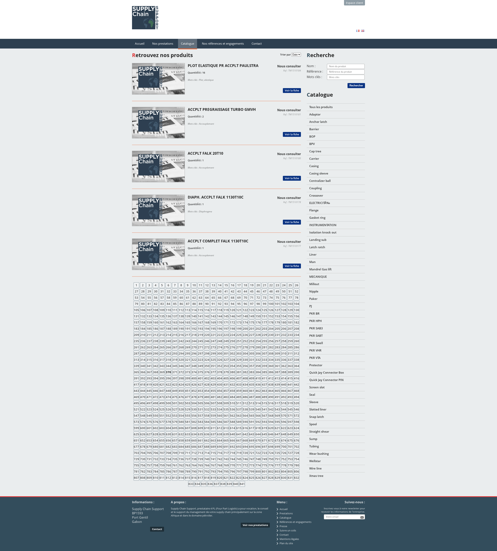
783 (149, 471)
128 (283, 310)
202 (258, 329)
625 (136, 434)
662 (206, 440)
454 (206, 391)
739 (200, 459)
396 (168, 378)
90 (207, 304)
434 (245, 384)
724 (271, 453)
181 (290, 322)
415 (290, 378)
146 (232, 316)
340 (142, 366)
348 (194, 366)
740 (206, 459)
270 (194, 347)
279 (251, 347)
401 (200, 378)
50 (284, 291)
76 (284, 297)
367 (149, 372)
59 (175, 297)
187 (162, 329)
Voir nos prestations (255, 525)
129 (290, 310)
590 (245, 422)
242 (181, 341)
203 (264, 329)
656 (168, 440)
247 (213, 341)
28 (143, 291)
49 (277, 291)
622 (283, 428)
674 (283, 440)
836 (210, 484)
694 (245, 447)
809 (149, 478)
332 (258, 360)
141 (200, 316)
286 (296, 347)
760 (168, 465)
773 (251, 465)
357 (251, 366)
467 (290, 391)
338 (296, 360)
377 (213, 372)
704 (142, 453)
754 (296, 459)
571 (290, 415)
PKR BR (314, 313)
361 (277, 366)
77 (290, 297)
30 (155, 291)
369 (162, 372)
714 (206, 453)
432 (232, 384)
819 (213, 478)
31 (162, 291)
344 (168, 366)
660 (194, 440)
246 (206, 341)
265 (162, 347)
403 (213, 378)
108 (155, 310)
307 (264, 353)
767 (213, 465)
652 (142, 440)
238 (155, 341)
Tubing (314, 446)
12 (207, 285)
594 (271, 422)
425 (187, 384)
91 (213, 304)
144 (219, 316)
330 (245, 360)
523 (149, 409)
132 (142, 316)
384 (258, 372)
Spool (313, 424)
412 (271, 378)
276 (232, 347)
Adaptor (315, 114)
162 (168, 322)
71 (252, 297)
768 (219, 465)
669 (251, 440)
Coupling (315, 188)
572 (296, 415)
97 (252, 304)
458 (232, 391)
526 (168, 409)
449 (174, 391)
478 (194, 397)
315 (149, 360)
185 (149, 329)
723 (264, 453)
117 (213, 310)
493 (290, 397)
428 (206, 384)
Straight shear (319, 431)
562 (232, 415)
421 (162, 384)
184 (142, 329)
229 (264, 335)
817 (200, 478)
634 (194, 434)
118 (219, 310)
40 (220, 291)
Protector (315, 365)
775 (264, 465)
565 (251, 415)
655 (162, 440)
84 (168, 304)
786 (168, 471)
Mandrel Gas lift (320, 269)
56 (155, 297)
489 (264, 397)
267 (174, 347)
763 (187, 465)
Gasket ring (317, 218)
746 (245, 459)
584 (206, 422)
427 (200, 384)
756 (142, 465)
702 (296, 447)
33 (175, 291)
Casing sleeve (318, 173)
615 (239, 428)
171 (226, 322)
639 (226, 434)
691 (226, 447)
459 (239, 391)
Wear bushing (319, 454)
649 (290, 434)
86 (181, 304)
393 (149, 378)
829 (277, 478)
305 (251, 353)
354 (232, 366)
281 (264, 347)
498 (155, 403)
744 (232, 459)
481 (213, 397)
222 (219, 335)
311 (290, 353)
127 (277, 310)
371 (174, 372)
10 (194, 285)
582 (194, 422)
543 (277, 409)
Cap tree (315, 151)
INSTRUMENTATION (322, 225)
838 (223, 484)
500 (168, 403)
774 (258, 465)
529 (187, 409)
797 (239, 471)
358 (258, 366)
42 (232, 291)
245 (200, 341)
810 (155, 478)
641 (239, 434)
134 (155, 316)
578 (168, 422)
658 (181, 440)
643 (251, 434)
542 (271, 409)
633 (187, 434)
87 (187, 304)
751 (277, 459)
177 (264, 322)
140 (194, 316)
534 (219, 409)
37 (200, 291)
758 (155, 465)
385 (264, 372)
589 (239, 422)
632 (181, 434)
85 (175, 304)
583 (200, 422)
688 (206, 447)
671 (264, 440)
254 (258, 341)
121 (239, 310)
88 (194, 304)
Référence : (315, 71)
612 (219, 428)
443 (136, 391)
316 (155, 360)
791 (200, 471)
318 (168, 360)
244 (194, 341)
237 (149, 341)
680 (155, 447)
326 (219, 360)
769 (226, 465)
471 (149, 397)
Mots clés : (314, 77)
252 (245, 341)
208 (296, 329)
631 (174, 434)
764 (194, 465)
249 (226, 341)
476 (181, 397)
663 (213, 440)
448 (168, 391)
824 (245, 478)
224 (232, 335)
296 (194, 353)
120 (232, 310)
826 (258, 478)
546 (296, 409)
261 (136, 347)
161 (162, 322)
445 (149, 391)
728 (296, 453)
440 (283, 384)
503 (187, 403)
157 (136, 322)
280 (258, 347)
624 (296, 428)
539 (251, 409)
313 (136, 360)
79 (136, 304)
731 (149, 459)
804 (283, 471)
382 (245, 372)
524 (155, 409)
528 (181, 409)
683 (174, 447)
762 (181, 465)
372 (181, 372)
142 (206, 316)
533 (213, 409)
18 (245, 285)
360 (271, 366)
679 (149, 447)
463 (264, 391)
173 (239, 322)
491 (277, 397)
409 (251, 378)
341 (149, 366)
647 (277, 434)
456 (219, 391)
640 (232, 434)
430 (219, 384)
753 (290, 459)
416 (296, 378)
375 (200, 372)
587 (226, 422)
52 (296, 291)
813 (174, 478)
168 (206, 322)
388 (283, 372)
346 (181, 366)
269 (187, 347)
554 (181, 415)
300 (219, 353)
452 (194, 391)
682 (168, 447)
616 (245, 428)
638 (219, 434)
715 (213, 453)
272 (206, 347)
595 (277, 422)
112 (181, 310)
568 (271, 415)
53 (136, 297)
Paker (313, 299)
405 (226, 378)
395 (162, 378)
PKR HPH (315, 321)
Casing (314, 166)
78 (296, 297)
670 (258, 440)
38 (207, 291)
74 (271, 297)
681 (162, 447)
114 (194, 310)
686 (194, 447)
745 (239, 459)
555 (187, 415)
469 (136, 397)
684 (181, 447)
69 (239, 297)
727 (290, 453)
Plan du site (286, 543)
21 (264, 285)
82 (155, 304)
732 (155, 459)
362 (283, 366)
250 (232, 341)
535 (226, 409)
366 (142, 372)
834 (197, 484)
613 (226, 428)
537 (239, 409)
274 (219, 347)
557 (200, 415)
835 (203, 484)
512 (245, 403)
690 (219, 447)
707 (162, 453)
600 (142, 428)
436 (258, 384)
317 (162, 360)
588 (232, 422)
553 (174, 415)
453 (200, 391)
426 (194, 384)
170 (219, 322)
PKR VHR (315, 350)
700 (283, 447)
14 (220, 285)
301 (226, 353)
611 (213, 428)
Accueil (139, 43)
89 (200, 304)
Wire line (315, 468)
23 (277, 285)
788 (181, 471)
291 (162, 353)
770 (232, 465)
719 (239, 453)
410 (258, 378)
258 (283, 341)
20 (258, 285)
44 (245, 291)
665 (226, 440)
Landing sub (317, 240)
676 (296, 440)
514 (258, 403)
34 (181, 291)
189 (174, 329)
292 (168, 353)
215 (174, 335)
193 (200, 329)
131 (136, 316)
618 (258, 428)
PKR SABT (316, 336)
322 (194, 360)
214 (168, 335)
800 (258, 471)
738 (194, 459)
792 (206, 471)
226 (245, 335)
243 (187, 341)
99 (264, 304)
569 (277, 415)
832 (296, 478)
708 (168, 453)
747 (251, 459)
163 (174, 322)
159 (149, 322)
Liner (312, 254)
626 (142, 434)
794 (219, 471)
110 (168, 310)
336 (283, 360)
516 (271, 403)
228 (258, 335)
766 (206, 465)
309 (277, 353)
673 (277, 440)
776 (271, 465)
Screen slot (317, 387)
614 (232, 428)
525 (162, 409)
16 (232, 285)
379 (226, 372)
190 (181, 329)
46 (258, 291)
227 (251, 335)
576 (155, 422)
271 (200, 347)
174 (245, 322)
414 (283, 378)
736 (181, 459)
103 (290, 304)
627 (149, 434)
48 (271, 291)
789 (187, 471)
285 (290, 347)
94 (232, 304)
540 (258, 409)
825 (251, 478)
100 (271, 304)
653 (149, 440)
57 (162, 297)
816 (194, 478)
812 (168, 478)
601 (149, 428)
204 (271, 329)
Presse (283, 526)
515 (264, 403)
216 (181, 335)
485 (239, 397)
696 (258, 447)
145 (226, 316)
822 (232, 478)
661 (200, 440)
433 (239, 384)
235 (136, 341)
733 (162, 459)
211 (149, 335)
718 (232, 453)
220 (206, 335)
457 (226, 391)
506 (206, 403)
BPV (312, 144)
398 (181, 378)
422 (168, 384)
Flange (314, 210)
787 (174, 471)
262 (142, 347)
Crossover (316, 195)
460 (245, 391)
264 (155, 347)
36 (194, 291)
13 (213, 285)
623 (290, 428)
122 (245, 310)
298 (206, 353)
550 (155, 415)
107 (149, 310)
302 (232, 353)
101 (277, 304)
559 (213, 415)
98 (258, 304)
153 (277, 316)
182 (296, 322)
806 (296, 471)
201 (251, 329)
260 (296, 341)
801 (264, 471)
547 (136, 415)
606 (181, 428)
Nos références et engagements (223, 43)
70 (245, 297)
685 (187, 447)
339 (136, 366)
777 (277, 465)
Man (312, 262)
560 (219, 415)
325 (213, 360)
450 (181, 391)
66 (220, 297)
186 (155, 329)
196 (219, 329)
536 (232, 409)
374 (194, 372)
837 (216, 484)
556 (194, 415)
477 (187, 397)
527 (174, 409)
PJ (310, 306)
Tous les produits (321, 107)
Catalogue (187, 43)
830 (283, 478)
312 (296, 353)
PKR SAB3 (316, 328)
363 (290, 366)
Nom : (311, 66)
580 (181, 422)
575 (149, 422)
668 (245, 440)
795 (226, 471)
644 (258, 434)
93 (226, 304)
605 (174, 428)
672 (271, 440)
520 (296, 403)
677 (136, 447)
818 (206, 478)
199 (239, 329)
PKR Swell (316, 343)
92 (220, 304)
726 (283, 453)
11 (200, 285)
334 (271, 360)
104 (296, 304)
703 (136, 453)
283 (277, 347)
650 (296, 434)
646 (271, 434)
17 (239, 285)
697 (264, 447)
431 (226, 384)
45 (252, 291)
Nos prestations (162, 43)
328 (232, 360)
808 (142, 478)
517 (277, 403)
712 (194, 453)
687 (200, 447)
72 (258, 297)
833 (191, 484)
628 (155, 434)
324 (206, 360)
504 (194, 403)
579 (174, 422)
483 (226, 397)
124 (258, 310)
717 (226, 453)
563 (239, 415)
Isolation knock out (322, 232)
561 (226, 415)
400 (194, 378)
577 (162, 422)
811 (162, 478)
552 (168, 415)
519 (290, 403)
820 (219, 478)
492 (283, 397)
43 (239, 291)
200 (245, 329)
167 (200, 322)
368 (155, 372)
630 (168, 434)
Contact (257, 43)
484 (232, 397)
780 (296, 465)
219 (200, 335)
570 (283, 415)
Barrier (314, 129)
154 (283, 316)
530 (194, 409)
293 (174, 353)
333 (264, 360)
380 (232, 372)
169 (213, 322)
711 (187, 453)
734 (168, 459)
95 (239, 304)
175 (251, 322)
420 (155, 384)
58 (168, 297)
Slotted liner (317, 409)
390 (296, 372)
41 (226, 291)
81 (149, 304)
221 (213, 335)
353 (226, 366)
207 (290, 329)
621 (277, 428)
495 (136, 403)
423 (174, 384)
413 (277, 378)
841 (242, 484)
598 (296, 422)
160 (155, 322)
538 (245, 409)
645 (264, 434)
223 (226, 335)
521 (136, 409)
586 (219, 422)
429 (213, 384)
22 (271, 285)
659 (187, 440)
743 (226, 459)
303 (239, 353)
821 (226, 478)
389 (290, 372)
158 (142, 322)
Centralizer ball (320, 181)
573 (136, 422)
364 (296, 366)
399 (187, 378)
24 (284, 285)
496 (142, 403)
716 (219, 453)
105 (136, 310)
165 (187, 322)
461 (251, 391)
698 (271, 447)
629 (162, 434)
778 (283, 465)
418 (142, 384)
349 (200, 366)
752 (283, 459)
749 (264, 459)
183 (136, 329)
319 (174, 360)
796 (232, 471)
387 (277, 372)
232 (283, 335)
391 (136, 378)
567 (264, 415)
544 (283, 409)
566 (258, 415)
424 (181, 384)
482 (219, 397)
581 (187, 422)
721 (251, 453)
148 (245, 316)
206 (283, 329)
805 (290, 471)
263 (149, 347)
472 (155, 397)
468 (296, 391)
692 (232, 447)
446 (155, 391)
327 (226, 360)
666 (232, 440)
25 (290, 285)
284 (283, 347)
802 (271, 471)
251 (239, 341)
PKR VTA (315, 358)
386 (271, 372)
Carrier (314, 159)
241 (174, 341)
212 (155, 335)
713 (200, 453)
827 (264, 478)
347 (187, 366)
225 (239, 335)
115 (200, 310)
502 (181, 403)
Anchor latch (318, 122)
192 (194, 329)
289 (149, 353)
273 (213, 347)
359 (264, 366)
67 (226, 297)
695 (251, 447)
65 (213, 297)
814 (181, 478)
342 (155, 366)
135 (162, 316)
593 (264, 422)
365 (136, 372)
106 (142, 310)
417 (136, 384)
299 (213, 353)
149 (251, 316)
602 (155, 428)
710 (181, 453)
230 (271, 335)
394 (155, 378)
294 (181, 353)
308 (271, 353)
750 (271, 459)
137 (174, 316)
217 (187, 335)
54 (143, 297)
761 (174, 465)
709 (174, 453)
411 (264, 378)
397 (174, 378)
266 (168, 347)
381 (239, 372)
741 (213, 459)
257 (277, 341)
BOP (312, 136)
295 (187, 353)
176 (258, 322)
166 (194, 322)
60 (181, 297)
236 (142, 341)
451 (187, 391)
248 (219, 341)
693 (239, 447)
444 (142, 391)
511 (239, 403)
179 (277, 322)
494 (296, 397)
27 (136, 291)
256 (271, 341)
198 (232, 329)
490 (271, 397)
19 (252, 285)
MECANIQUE (318, 277)
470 (142, 397)
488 (258, 397)
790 (194, 471)
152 (271, 316)
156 (296, 316)
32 (168, 291)
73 (264, 297)
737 (187, 459)
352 (219, 366)
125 (264, 310)
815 (187, 478)
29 (149, 291)
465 (277, 391)
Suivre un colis (288, 530)
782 (142, 471)
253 (251, 341)
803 (277, 471)
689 (213, 447)
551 (162, 415)
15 (226, 285)
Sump (313, 439)
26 (296, 285)
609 (200, 428)
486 (245, 397)
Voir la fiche (292, 90)
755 (136, 465)
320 (181, 360)
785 (162, 471)
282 (271, 347)
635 (200, 434)
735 (174, 459)
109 (162, 310)
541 (264, 409)
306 (258, 353)
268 (181, 347)
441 (290, 384)
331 (251, 360)
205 (277, 329)
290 (155, 353)
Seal (312, 395)
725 (277, 453)
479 (200, 397)
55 (149, 297)
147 (239, 316)
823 (239, 478)
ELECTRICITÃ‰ (319, 203)
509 (226, 403)
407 (239, 378)
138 (181, 316)
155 (290, 316)
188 (168, 329)
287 (136, 353)
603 (162, 428)
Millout (314, 284)
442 (296, 384)
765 (200, 465)
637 (213, 434)
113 (187, 310)
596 (283, 422)
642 (245, 434)
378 (219, 372)
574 (142, 422)
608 (194, 428)
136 (168, 316)
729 (136, 459)
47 (264, 291)
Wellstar (315, 461)
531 (200, 409)
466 (283, 391)
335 (277, 360)
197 (226, 329)
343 (162, 366)
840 (235, 484)
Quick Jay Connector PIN (326, 380)
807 (136, 478)
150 (258, 316)
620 (271, 428)
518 (283, 403)
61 (187, 297)
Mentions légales (289, 539)
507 (213, 403)
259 (290, 341)
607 (187, 428)
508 (219, 403)
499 (162, 403)
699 (277, 447)
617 (251, 428)
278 (245, 347)
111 (174, 310)
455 (213, 391)
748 (258, 459)
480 (206, 397)
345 (174, 366)
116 (206, 310)
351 (213, 366)
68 (232, 297)
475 (174, 397)
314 (142, 360)
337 (290, 360)
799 (251, 471)
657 (174, 440)
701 (290, 447)
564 (245, 415)
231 (277, 335)
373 (187, 372)
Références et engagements (295, 522)
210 (142, 335)
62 (194, 297)
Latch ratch (317, 247)
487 (251, 397)
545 (290, 409)
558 (206, 415)
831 (290, 478)
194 (206, 329)
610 (206, 428)
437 (264, 384)
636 (206, 434)
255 (264, 341)
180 (283, 322)
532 (206, 409)
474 (168, 397)
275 (226, 347)
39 (213, 291)
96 (245, 304)
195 (213, 329)
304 (245, 353)
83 (162, 304)
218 (194, 335)
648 (283, 434)
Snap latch (316, 417)
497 (149, 403)
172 (232, 322)
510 (232, 403)
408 (245, 378)
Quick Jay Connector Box (326, 372)
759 (162, 465)
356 (245, 366)
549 (149, 415)
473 (162, 397)
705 (149, 453)
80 (143, 304)
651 (136, 440)
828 (271, 478)
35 (187, 291)
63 (200, 297)
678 (142, 447)
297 (200, 353)
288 (142, 353)
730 (142, 459)
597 (290, 422)
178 (271, 322)
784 (155, 471)
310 (283, 353)
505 (200, 403)
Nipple (313, 291)
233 (290, 335)
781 (136, 471)
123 (251, 310)
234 (296, 335)
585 (213, 422)
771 (239, 465)
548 (142, 415)
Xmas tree (316, 476)
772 (245, 465)
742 (219, 459)
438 (271, 384)
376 (206, 372)
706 (155, 453)
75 (277, 297)
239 (162, 341)
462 (258, 391)
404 (219, 378)
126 (271, 310)
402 (206, 378)
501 (174, 403)
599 (136, 428)
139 (187, 316)
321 (187, 360)
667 (239, 440)
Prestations (286, 513)
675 (290, 440)
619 (264, 428)
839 (229, 484)
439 (277, 384)
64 (207, 297)
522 (142, 409)
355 (239, 366)
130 (296, 310)
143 (213, 316)
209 (136, 335)
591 (251, 422)
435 (251, 384)
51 (290, 291)
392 (142, 378)
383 (251, 372)
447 (162, 391)
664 (219, 440)
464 (271, 391)
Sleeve (313, 402)
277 (239, 347)
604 (168, 428)
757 (149, 465)
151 (264, 316)
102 (283, 304)
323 (200, 360)
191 (187, 329)
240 (168, 341)
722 (258, 453)
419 (149, 384)
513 (251, 403)
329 (239, 360)
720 (245, 453)
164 (181, 322)
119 (226, 310)
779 (290, 465)
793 (213, 471)
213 (162, 335)
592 (258, 422)
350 (206, 366)
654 (155, 440)
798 (245, 471)
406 (232, 378)
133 (149, 316)
